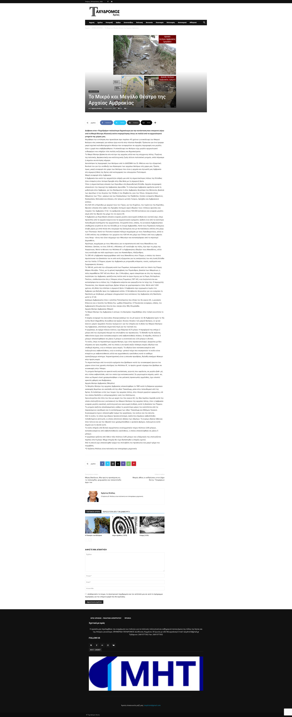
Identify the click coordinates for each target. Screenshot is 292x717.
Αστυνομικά (182, 22)
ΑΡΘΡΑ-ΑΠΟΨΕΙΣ (97, 28)
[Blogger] (91, 645)
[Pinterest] (134, 463)
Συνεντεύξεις (128, 22)
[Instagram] (108, 645)
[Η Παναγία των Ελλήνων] (97, 525)
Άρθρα (118, 22)
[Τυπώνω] (113, 463)
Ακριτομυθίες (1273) (119, 535)
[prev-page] (86, 540)
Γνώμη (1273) (144, 535)
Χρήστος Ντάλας (96, 108)
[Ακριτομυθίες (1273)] (124, 525)
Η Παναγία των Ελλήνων (93, 535)
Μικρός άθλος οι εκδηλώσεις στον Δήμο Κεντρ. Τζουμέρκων (148, 479)
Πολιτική (139, 22)
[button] (204, 23)
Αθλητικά (193, 22)
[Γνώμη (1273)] (152, 525)
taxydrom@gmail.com (152, 705)
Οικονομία (159, 22)
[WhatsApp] (128, 463)
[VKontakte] (113, 645)
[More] (155, 122)
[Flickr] (102, 645)
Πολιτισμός (171, 22)
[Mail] (111, 1)
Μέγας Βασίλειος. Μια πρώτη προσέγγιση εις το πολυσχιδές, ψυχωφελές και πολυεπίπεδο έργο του (103, 480)
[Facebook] (108, 1)
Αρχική (91, 22)
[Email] (118, 463)
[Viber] (123, 463)
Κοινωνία (149, 22)
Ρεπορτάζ (109, 22)
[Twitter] (107, 463)
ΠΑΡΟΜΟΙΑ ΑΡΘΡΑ (93, 512)
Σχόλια (100, 22)
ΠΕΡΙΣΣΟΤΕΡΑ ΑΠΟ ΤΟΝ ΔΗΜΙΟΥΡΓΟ (116, 512)
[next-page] (90, 540)
